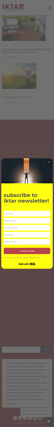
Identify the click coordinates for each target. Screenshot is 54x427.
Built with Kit (27, 264)
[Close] (49, 161)
